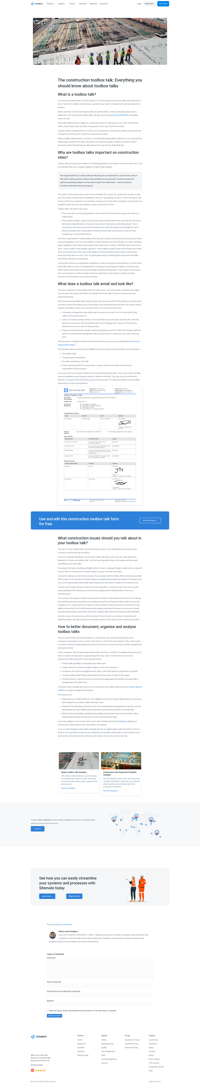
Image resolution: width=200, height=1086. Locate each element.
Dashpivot (123, 721)
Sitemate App (82, 1055)
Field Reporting (107, 1044)
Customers (153, 1040)
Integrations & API (156, 1067)
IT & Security (154, 1063)
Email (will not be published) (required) (63, 991)
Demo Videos (154, 1059)
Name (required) (54, 982)
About (151, 1047)
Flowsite (80, 1051)
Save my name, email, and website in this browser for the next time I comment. (83, 1010)
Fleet (103, 1055)
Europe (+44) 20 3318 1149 (40, 1061)
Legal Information (155, 1081)
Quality (104, 1047)
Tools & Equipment (109, 1059)
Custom (104, 1063)
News (151, 1055)
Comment (51, 958)
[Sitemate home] (39, 1037)
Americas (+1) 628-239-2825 (40, 1058)
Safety (57, 924)
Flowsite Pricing (131, 1047)
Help (151, 1071)
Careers (152, 1051)
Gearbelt (80, 1047)
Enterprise (153, 1044)
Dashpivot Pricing (132, 1040)
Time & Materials (108, 1051)
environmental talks (120, 115)
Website (50, 1001)
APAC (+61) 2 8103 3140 (39, 1055)
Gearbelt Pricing (131, 1044)
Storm (79, 1040)
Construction (66, 924)
